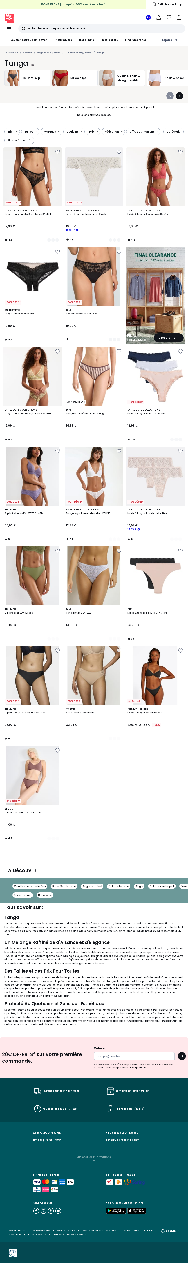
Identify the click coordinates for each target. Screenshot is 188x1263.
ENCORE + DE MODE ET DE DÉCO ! (123, 1140)
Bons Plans (86, 40)
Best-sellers (109, 40)
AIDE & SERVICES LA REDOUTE (122, 1132)
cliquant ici (139, 1067)
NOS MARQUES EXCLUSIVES (47, 1140)
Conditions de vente (66, 1230)
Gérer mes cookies (131, 1230)
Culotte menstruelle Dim (30, 886)
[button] (179, 17)
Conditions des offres (41, 1230)
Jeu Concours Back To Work (29, 40)
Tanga (101, 52)
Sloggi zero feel (92, 886)
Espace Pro (169, 40)
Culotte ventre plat (162, 886)
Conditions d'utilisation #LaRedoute (69, 1234)
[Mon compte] (158, 17)
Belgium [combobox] (171, 1230)
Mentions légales (17, 1230)
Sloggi (139, 886)
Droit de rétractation (37, 1234)
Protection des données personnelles (99, 1230)
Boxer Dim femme (64, 886)
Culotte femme (119, 886)
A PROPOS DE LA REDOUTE (47, 1132)
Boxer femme (23, 895)
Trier (11, 131)
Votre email (103, 1048)
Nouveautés (64, 40)
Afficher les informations (94, 1157)
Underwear (45, 895)
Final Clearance (136, 40)
